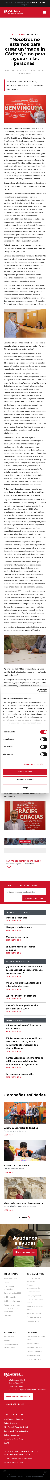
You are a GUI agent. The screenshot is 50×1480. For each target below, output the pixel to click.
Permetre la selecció (25, 780)
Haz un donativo (26, 1252)
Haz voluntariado (33, 1343)
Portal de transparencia (18, 1396)
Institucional (19, 35)
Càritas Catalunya (10, 1423)
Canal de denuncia (15, 1404)
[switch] (43, 739)
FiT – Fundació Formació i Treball (16, 1427)
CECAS (6, 1443)
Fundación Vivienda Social (13, 1439)
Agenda (7, 1341)
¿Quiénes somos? (10, 1278)
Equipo (6, 1282)
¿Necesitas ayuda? (37, 2)
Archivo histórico (10, 1297)
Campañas (25, 5)
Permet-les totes (25, 772)
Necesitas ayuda (33, 1321)
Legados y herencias (34, 1351)
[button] (44, 13)
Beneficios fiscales (34, 1359)
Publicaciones (9, 1337)
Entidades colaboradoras (13, 1301)
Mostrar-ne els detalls (33, 764)
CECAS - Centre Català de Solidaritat (18, 1459)
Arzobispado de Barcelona (13, 1419)
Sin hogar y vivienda (34, 1296)
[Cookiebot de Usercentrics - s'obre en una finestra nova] (36, 690)
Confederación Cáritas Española (16, 1431)
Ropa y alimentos (33, 1355)
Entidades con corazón (35, 1347)
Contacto (8, 2)
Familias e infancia (33, 1292)
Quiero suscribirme (34, 898)
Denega (25, 788)
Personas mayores (34, 1317)
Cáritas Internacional (12, 1435)
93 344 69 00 (17, 1383)
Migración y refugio (34, 1313)
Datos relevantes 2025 (12, 1293)
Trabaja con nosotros (12, 1305)
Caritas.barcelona (21, 2)
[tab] (44, 12)
